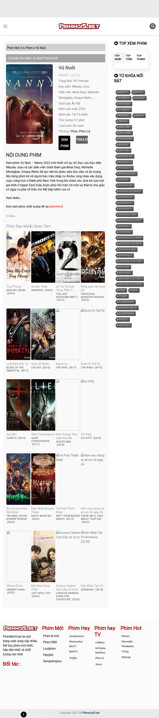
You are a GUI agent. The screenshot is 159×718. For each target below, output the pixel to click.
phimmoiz (124, 226)
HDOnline (124, 103)
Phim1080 (50, 642)
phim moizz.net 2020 (130, 237)
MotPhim (124, 115)
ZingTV (123, 319)
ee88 (18, 680)
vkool (134, 290)
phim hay (124, 150)
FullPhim (124, 97)
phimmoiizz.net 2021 (130, 220)
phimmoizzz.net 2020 (130, 261)
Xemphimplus (52, 661)
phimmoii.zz (125, 202)
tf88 (6, 672)
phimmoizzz (125, 255)
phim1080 (124, 127)
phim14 (123, 121)
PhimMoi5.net (12, 636)
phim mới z (125, 272)
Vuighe (123, 296)
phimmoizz (125, 231)
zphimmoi (124, 325)
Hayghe (48, 655)
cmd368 (8, 676)
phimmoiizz (125, 208)
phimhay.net (125, 156)
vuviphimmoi (126, 301)
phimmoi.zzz (125, 197)
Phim (74, 131)
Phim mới (124, 266)
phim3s (139, 115)
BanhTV (123, 92)
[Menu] (5, 26)
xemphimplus (126, 313)
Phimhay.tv (125, 162)
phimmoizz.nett (127, 249)
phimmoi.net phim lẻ (130, 191)
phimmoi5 (56, 206)
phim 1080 (125, 132)
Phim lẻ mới (51, 636)
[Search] (152, 26)
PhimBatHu (125, 138)
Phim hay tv (125, 167)
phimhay (123, 144)
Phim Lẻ (84, 131)
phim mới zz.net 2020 (130, 278)
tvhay (122, 290)
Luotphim (124, 109)
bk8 (13, 685)
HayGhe (140, 97)
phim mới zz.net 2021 (130, 284)
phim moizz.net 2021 (130, 243)
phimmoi (123, 179)
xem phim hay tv (128, 307)
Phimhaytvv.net (127, 173)
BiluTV (139, 92)
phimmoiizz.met (127, 214)
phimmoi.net (125, 185)
